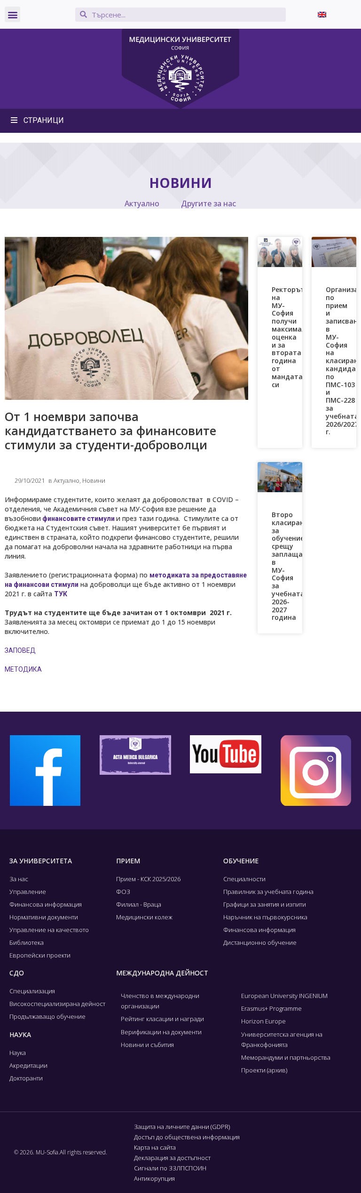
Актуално (142, 203)
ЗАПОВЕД (20, 650)
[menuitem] (322, 14)
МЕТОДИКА (23, 669)
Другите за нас (208, 203)
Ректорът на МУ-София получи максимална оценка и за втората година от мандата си (293, 337)
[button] (12, 14)
